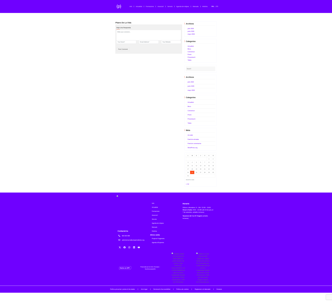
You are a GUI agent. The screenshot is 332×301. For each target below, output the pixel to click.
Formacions (150, 6)
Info (131, 6)
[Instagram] (129, 247)
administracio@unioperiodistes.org (133, 240)
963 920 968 (126, 236)
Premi (189, 54)
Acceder (190, 135)
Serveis (170, 6)
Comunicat (191, 52)
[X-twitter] (120, 247)
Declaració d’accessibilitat (161, 289)
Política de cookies (182, 289)
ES (217, 6)
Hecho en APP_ (125, 268)
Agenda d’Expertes (158, 242)
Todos (189, 60)
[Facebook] (124, 247)
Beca (189, 49)
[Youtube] (139, 247)
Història (205, 6)
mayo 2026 (191, 34)
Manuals (196, 6)
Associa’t (161, 6)
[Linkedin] (134, 247)
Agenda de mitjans (182, 6)
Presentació (191, 57)
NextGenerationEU (150, 269)
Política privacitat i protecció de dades (122, 289)
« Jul (187, 184)
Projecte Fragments (158, 238)
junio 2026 (191, 31)
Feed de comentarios (194, 143)
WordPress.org (192, 147)
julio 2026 (191, 28)
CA (213, 6)
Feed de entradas (193, 139)
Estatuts (219, 289)
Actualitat (139, 6)
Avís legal (144, 289)
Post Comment (123, 49)
